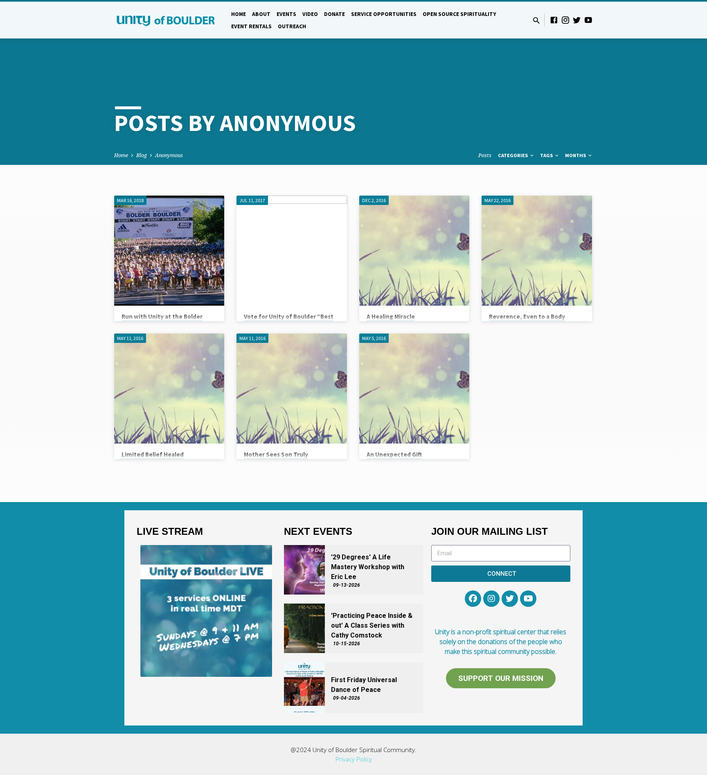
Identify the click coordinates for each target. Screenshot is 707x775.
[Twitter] (576, 20)
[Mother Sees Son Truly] (291, 388)
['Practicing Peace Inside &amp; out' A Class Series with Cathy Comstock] (304, 628)
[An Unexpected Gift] (414, 388)
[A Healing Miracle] (414, 251)
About (261, 14)
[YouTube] (588, 20)
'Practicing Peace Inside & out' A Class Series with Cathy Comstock (371, 625)
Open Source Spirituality (459, 14)
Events (286, 14)
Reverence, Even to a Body (527, 316)
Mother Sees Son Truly (276, 454)
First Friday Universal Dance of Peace (364, 685)
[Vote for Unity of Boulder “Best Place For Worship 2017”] (291, 251)
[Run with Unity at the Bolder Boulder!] (169, 251)
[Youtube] (528, 598)
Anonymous (169, 155)
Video (310, 14)
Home (238, 14)
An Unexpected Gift (394, 454)
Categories (513, 155)
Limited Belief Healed (153, 454)
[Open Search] (536, 20)
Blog (141, 155)
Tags (547, 155)
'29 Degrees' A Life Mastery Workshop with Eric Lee (367, 567)
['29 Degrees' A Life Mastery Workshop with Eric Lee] (304, 570)
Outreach (292, 26)
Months (576, 155)
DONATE (334, 14)
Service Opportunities (384, 14)
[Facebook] (553, 20)
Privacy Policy (353, 759)
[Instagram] (565, 20)
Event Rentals (251, 26)
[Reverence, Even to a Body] (537, 251)
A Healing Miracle (391, 316)
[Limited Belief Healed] (169, 388)
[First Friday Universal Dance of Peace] (304, 687)
